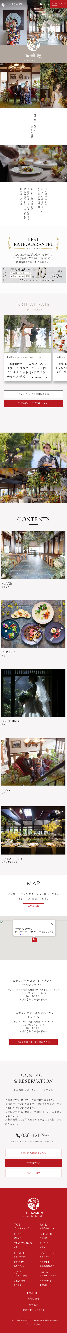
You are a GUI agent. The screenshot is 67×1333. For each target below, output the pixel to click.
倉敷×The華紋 (20, 1256)
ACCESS (45, 1281)
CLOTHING (23, 1243)
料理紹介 (43, 1238)
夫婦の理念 (33, 1298)
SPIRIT (19, 1262)
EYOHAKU (33, 1293)
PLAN (44, 1243)
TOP (17, 1225)
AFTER (45, 1262)
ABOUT (20, 1281)
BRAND (20, 1253)
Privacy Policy (33, 1324)
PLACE (19, 1234)
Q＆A (18, 1272)
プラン (42, 1247)
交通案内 (43, 1285)
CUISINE (46, 1234)
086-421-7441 (36, 1135)
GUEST (45, 1272)
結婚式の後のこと (47, 1266)
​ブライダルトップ (21, 1228)
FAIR (43, 1225)
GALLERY (47, 1253)
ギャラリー (44, 1256)
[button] (54, 4)
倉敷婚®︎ (33, 1305)
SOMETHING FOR (33, 1310)
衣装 (16, 1247)
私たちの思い (19, 1266)
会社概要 (17, 1285)
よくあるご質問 (20, 1275)
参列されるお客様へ (48, 1275)
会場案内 (17, 1238)
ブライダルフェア (47, 1228)
